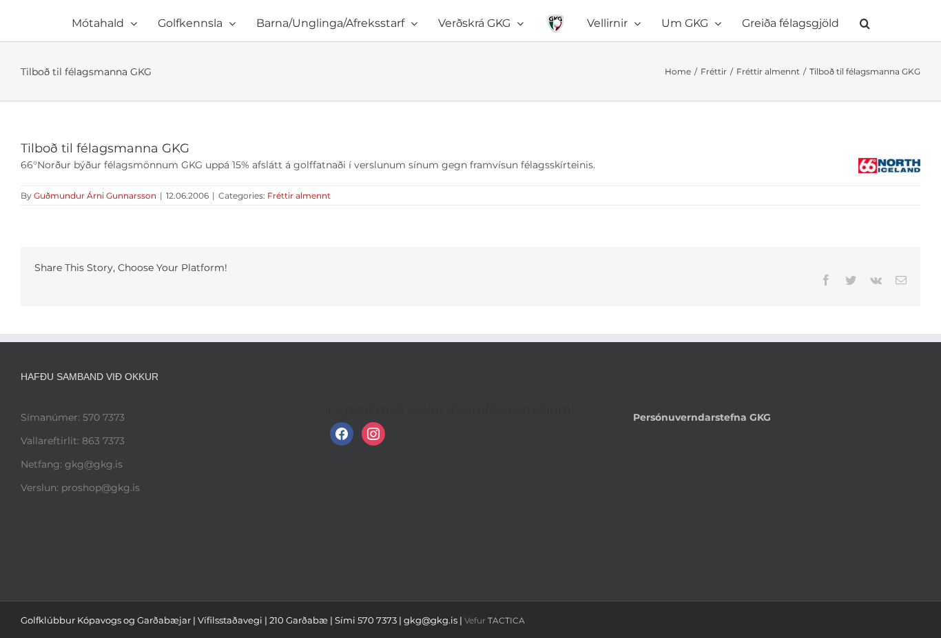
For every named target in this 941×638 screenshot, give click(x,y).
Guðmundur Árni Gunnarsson (95, 195)
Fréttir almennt (299, 195)
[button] (789, 20)
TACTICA (506, 620)
